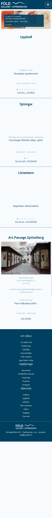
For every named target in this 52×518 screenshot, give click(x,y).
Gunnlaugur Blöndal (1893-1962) (26, 140)
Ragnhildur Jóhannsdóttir (26, 206)
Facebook (26, 381)
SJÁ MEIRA (8, 25)
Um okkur (26, 336)
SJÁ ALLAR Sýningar (26, 161)
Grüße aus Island (26, 300)
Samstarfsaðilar (26, 353)
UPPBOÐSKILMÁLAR (26, 374)
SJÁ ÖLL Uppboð (26, 93)
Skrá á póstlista (26, 406)
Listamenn (26, 173)
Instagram (26, 385)
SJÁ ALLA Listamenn (26, 222)
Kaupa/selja (26, 378)
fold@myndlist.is (26, 435)
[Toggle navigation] (48, 4)
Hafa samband (26, 357)
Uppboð (26, 37)
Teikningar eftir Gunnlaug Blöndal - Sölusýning (26, 137)
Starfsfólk (26, 349)
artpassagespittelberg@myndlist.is (29, 289)
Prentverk (26, 416)
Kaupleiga (26, 413)
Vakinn (26, 409)
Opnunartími (26, 370)
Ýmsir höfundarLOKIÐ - (26, 303)
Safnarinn (26, 402)
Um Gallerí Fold (26, 342)
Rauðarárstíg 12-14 (29, 432)
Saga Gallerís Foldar (26, 360)
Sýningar (26, 104)
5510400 (42, 432)
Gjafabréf (26, 398)
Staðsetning (26, 346)
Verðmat (26, 395)
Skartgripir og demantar (26, 73)
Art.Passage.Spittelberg (26, 237)
